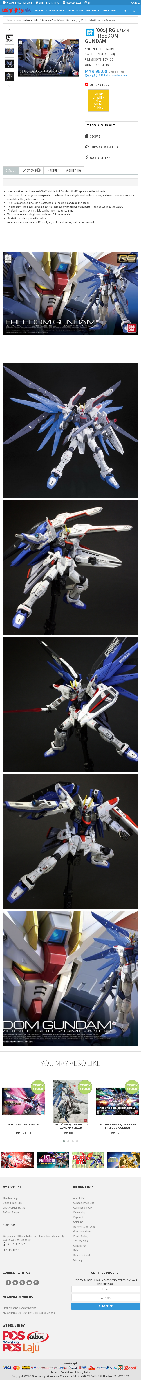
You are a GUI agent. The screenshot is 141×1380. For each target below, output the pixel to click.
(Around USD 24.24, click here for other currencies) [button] (106, 76)
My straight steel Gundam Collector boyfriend (29, 1312)
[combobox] (111, 124)
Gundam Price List (83, 1203)
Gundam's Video (82, 1231)
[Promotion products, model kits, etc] (88, 1160)
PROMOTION (74, 10)
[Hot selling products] (53, 1160)
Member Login (11, 1198)
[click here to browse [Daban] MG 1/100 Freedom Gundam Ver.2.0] (70, 1101)
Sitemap (78, 1260)
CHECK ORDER (109, 10)
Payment (78, 1217)
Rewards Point (81, 1255)
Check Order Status (14, 1207)
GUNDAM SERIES (54, 10)
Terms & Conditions (62, 1372)
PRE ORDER (91, 10)
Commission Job (82, 1207)
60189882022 (15, 1244)
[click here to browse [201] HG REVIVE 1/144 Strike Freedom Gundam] (117, 1101)
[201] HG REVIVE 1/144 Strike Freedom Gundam (117, 1126)
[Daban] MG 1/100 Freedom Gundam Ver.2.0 (71, 1126)
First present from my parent (19, 1308)
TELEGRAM (11, 1249)
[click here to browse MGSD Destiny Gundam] (23, 1101)
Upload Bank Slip (12, 1203)
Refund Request (12, 1212)
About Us (78, 1198)
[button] (96, 71)
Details (11, 170)
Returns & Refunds (84, 1226)
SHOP (38, 10)
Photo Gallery (81, 1236)
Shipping (78, 1222)
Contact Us (79, 1245)
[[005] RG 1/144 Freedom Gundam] (48, 57)
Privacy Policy (83, 1372)
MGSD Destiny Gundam (23, 1124)
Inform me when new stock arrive (98, 101)
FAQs (76, 1250)
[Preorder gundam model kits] (123, 1160)
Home (9, 20)
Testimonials (80, 1241)
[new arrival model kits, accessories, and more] (17, 1160)
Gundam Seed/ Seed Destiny (58, 20)
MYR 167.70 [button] (116, 72)
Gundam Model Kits (27, 20)
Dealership (79, 1212)
